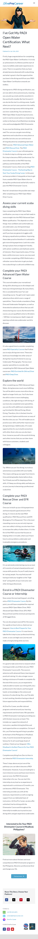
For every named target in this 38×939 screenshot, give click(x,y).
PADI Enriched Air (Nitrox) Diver (22, 371)
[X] (14, 900)
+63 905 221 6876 (12, 912)
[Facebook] (7, 900)
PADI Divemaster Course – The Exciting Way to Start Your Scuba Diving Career (18, 170)
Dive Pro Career (11, 919)
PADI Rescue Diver (12, 148)
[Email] (28, 900)
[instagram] (8, 929)
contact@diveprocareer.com (15, 916)
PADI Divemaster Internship (22, 758)
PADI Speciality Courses (15, 349)
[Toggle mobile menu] (34, 3)
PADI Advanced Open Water (23, 145)
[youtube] (12, 929)
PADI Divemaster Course (17, 601)
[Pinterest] (21, 900)
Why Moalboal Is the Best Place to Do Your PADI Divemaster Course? (18, 747)
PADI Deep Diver (12, 374)
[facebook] (4, 929)
